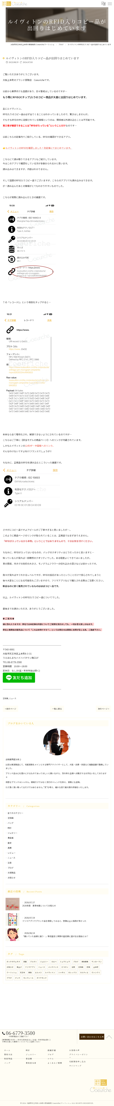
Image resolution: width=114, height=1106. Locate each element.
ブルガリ (33, 961)
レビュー (11, 852)
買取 (30, 972)
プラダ (9, 978)
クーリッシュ (12, 972)
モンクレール (28, 978)
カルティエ (84, 972)
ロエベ (54, 961)
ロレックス (72, 972)
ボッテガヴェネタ (13, 961)
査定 (10, 842)
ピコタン (65, 967)
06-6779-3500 (15, 662)
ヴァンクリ (96, 972)
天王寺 (22, 972)
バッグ (10, 822)
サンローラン (97, 961)
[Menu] (109, 4)
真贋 (10, 847)
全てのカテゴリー (15, 813)
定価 (88, 967)
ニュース (12, 698)
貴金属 (10, 837)
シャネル (61, 972)
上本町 (95, 967)
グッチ (17, 978)
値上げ (19, 967)
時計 (10, 828)
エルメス (38, 972)
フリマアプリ (30, 967)
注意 (10, 862)
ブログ (10, 867)
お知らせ (11, 877)
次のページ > (103, 708)
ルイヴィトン (50, 972)
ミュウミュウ (65, 961)
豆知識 (5, 698)
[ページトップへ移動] (109, 1036)
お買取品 (11, 872)
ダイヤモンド (42, 978)
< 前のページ (10, 708)
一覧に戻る (57, 708)
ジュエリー (12, 833)
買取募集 (85, 961)
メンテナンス (53, 967)
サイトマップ (75, 1065)
